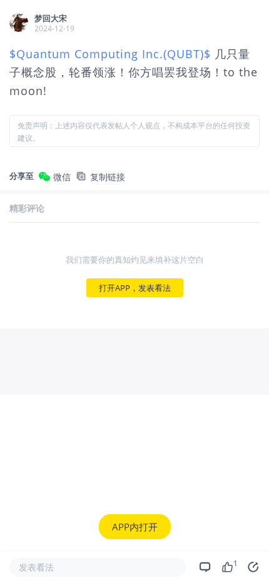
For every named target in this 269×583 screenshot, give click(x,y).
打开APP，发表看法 (135, 287)
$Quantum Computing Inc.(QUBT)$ (112, 53)
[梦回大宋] (18, 22)
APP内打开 (135, 526)
